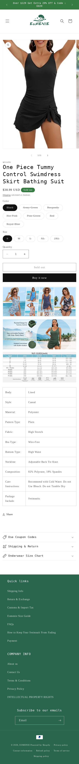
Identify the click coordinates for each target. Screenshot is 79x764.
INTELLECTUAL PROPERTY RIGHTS (30, 697)
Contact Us (13, 672)
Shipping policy (41, 756)
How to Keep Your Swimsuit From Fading (31, 632)
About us (12, 664)
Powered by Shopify (40, 745)
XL (45, 239)
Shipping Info (15, 591)
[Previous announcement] (7, 5)
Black (12, 208)
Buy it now (39, 277)
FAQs (10, 624)
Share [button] (9, 514)
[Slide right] (48, 155)
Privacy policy (61, 745)
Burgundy (55, 208)
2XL (58, 239)
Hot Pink (14, 216)
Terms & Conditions (18, 680)
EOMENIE (24, 745)
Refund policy (43, 751)
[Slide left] (31, 155)
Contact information (23, 751)
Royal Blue (15, 225)
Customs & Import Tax (20, 607)
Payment (12, 640)
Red (54, 216)
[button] (7, 21)
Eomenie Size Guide (19, 616)
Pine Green (35, 216)
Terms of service (62, 751)
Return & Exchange (18, 599)
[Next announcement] (72, 5)
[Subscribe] (60, 720)
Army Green (32, 208)
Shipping (7, 195)
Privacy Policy (15, 688)
